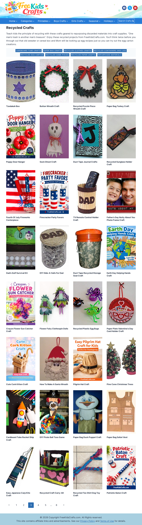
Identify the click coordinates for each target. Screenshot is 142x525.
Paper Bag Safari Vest (117, 437)
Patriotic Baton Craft (117, 493)
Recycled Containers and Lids (110, 51)
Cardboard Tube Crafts (28, 51)
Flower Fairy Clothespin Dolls (54, 328)
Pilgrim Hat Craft (81, 384)
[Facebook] (124, 8)
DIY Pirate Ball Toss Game (52, 437)
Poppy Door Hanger (15, 162)
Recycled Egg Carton (32, 55)
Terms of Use (107, 521)
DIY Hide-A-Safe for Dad (51, 273)
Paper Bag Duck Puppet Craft (87, 437)
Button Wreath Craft (49, 106)
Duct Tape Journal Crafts (85, 162)
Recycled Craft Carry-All (52, 493)
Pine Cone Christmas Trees (120, 384)
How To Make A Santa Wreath (54, 384)
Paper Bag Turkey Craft (118, 106)
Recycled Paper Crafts (83, 55)
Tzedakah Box (13, 106)
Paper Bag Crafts (52, 51)
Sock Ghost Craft (48, 162)
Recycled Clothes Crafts (77, 51)
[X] (130, 8)
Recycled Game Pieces (57, 55)
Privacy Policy (87, 521)
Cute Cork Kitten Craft (17, 384)
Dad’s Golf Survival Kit (17, 273)
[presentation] (20, 81)
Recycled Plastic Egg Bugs (86, 328)
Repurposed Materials (109, 55)
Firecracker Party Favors (52, 217)
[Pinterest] (135, 8)
